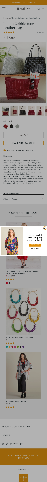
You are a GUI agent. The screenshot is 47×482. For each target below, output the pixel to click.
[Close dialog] (45, 228)
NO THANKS (35, 248)
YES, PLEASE (35, 245)
